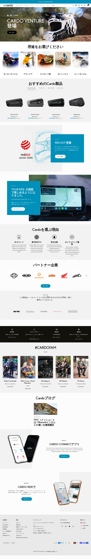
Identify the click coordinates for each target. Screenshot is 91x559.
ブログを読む (61, 157)
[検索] (82, 5)
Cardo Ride (18, 531)
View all (45, 352)
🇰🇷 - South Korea (84, 525)
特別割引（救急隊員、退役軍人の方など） (42, 533)
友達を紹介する (6, 535)
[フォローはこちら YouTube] (69, 526)
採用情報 (5, 529)
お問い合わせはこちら (34, 339)
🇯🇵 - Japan (83, 528)
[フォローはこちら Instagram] (66, 526)
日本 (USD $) (6, 542)
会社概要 (52, 5)
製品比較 (18, 524)
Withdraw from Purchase (22, 537)
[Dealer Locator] (79, 5)
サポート (47, 5)
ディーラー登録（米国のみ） (39, 530)
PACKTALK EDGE (35, 114)
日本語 (13, 542)
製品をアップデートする (21, 527)
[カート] (87, 5)
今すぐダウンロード (19, 209)
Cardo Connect (19, 529)
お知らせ (5, 533)
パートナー (42, 5)
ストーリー (5, 522)
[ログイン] (84, 5)
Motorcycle (37, 416)
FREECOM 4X (77, 114)
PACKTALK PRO (14, 114)
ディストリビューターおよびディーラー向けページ (43, 523)
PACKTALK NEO (56, 114)
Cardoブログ (19, 535)
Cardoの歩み (5, 524)
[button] (11, 118)
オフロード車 (26, 5)
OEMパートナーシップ (38, 526)
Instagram (12, 386)
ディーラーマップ (20, 533)
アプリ (37, 5)
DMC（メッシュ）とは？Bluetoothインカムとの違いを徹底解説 (44, 422)
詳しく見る (13, 33)
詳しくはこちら (12, 337)
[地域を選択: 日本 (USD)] (73, 5)
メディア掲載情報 (7, 531)
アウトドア (32, 5)
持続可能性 (5, 527)
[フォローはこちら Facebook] (62, 526)
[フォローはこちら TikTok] (73, 526)
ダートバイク (60, 88)
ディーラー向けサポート (38, 528)
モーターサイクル (19, 5)
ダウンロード (65, 457)
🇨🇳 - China (83, 522)
